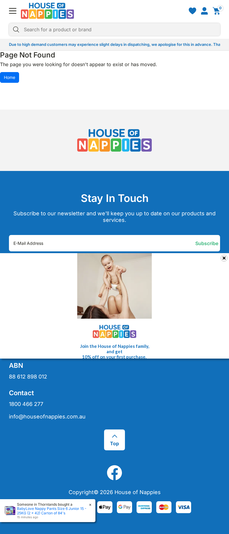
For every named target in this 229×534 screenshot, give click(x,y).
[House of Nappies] (47, 11)
